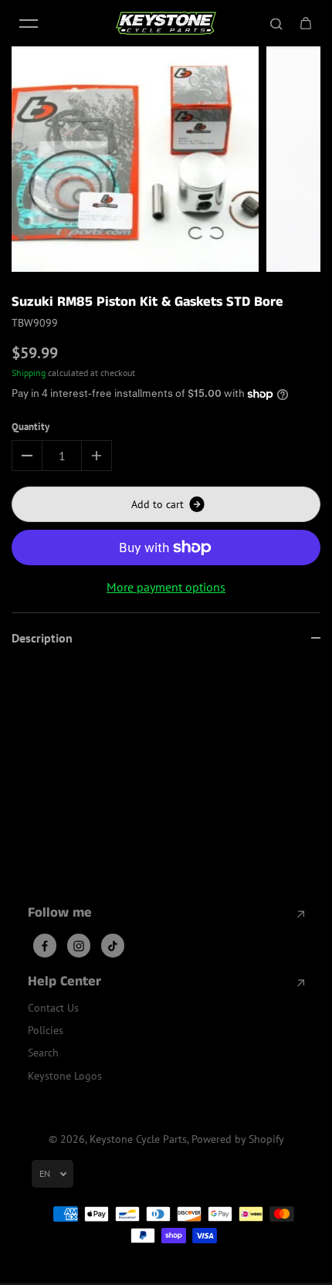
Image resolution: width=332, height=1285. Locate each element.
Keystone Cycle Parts (138, 1139)
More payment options (166, 587)
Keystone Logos (65, 1076)
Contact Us (53, 1008)
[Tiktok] (113, 946)
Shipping (29, 372)
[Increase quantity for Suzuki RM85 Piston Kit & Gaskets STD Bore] (96, 455)
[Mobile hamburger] (29, 23)
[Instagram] (79, 946)
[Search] (276, 23)
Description (42, 638)
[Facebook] (45, 946)
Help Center (64, 982)
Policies (45, 1030)
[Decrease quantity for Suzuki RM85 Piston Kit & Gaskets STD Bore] (27, 455)
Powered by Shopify (237, 1139)
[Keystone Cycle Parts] (166, 22)
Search (43, 1053)
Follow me (60, 913)
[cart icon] (305, 23)
